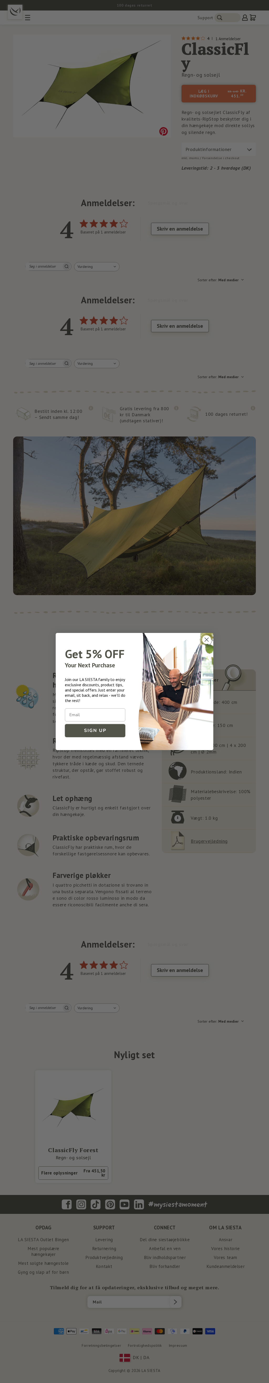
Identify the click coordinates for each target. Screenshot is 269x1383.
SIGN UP (95, 730)
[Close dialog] (206, 639)
